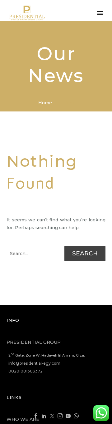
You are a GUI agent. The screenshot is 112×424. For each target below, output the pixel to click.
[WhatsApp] (76, 415)
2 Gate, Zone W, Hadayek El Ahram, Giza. (46, 355)
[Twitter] (51, 415)
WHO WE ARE (23, 419)
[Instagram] (60, 415)
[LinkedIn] (43, 415)
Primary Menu (99, 13)
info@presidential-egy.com (34, 363)
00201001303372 (25, 371)
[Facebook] (35, 415)
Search (85, 253)
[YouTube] (68, 415)
